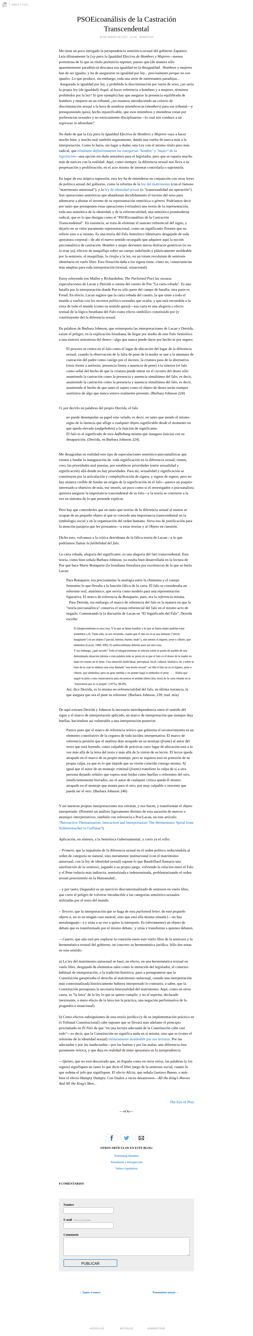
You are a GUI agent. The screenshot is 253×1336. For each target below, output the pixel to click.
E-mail (77, 1219)
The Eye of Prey (182, 1102)
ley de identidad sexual (122, 189)
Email (141, 1138)
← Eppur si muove (89, 1292)
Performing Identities (126, 1155)
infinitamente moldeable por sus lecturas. (139, 1039)
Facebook (112, 1138)
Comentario (71, 1234)
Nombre (69, 1204)
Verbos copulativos (126, 1168)
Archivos (126, 1328)
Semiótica (146, 37)
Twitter (126, 1138)
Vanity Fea (19, 4)
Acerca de (97, 1328)
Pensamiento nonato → (166, 1292)
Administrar (156, 1328)
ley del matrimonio (155, 184)
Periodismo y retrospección (126, 1162)
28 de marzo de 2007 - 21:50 (118, 37)
